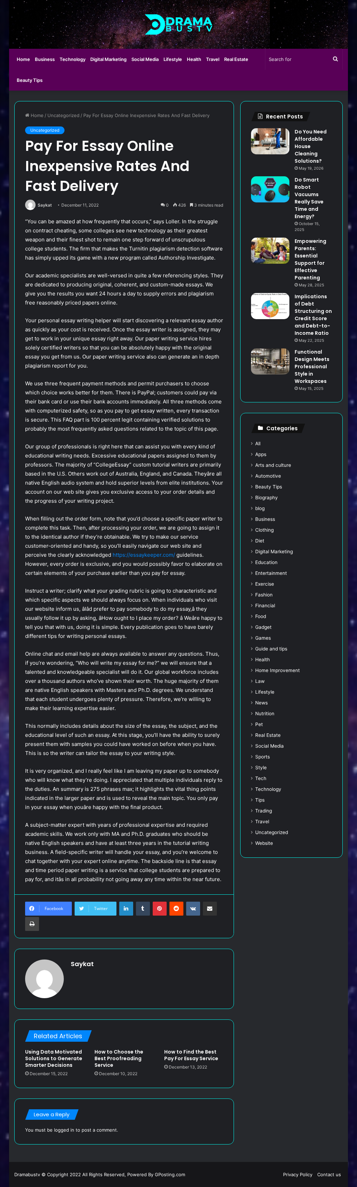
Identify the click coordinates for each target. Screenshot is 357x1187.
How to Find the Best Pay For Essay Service (191, 1055)
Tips (260, 800)
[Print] (32, 924)
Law (260, 681)
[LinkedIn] (126, 909)
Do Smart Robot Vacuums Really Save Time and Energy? (309, 198)
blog (260, 508)
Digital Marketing (108, 59)
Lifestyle (173, 59)
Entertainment (271, 573)
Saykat (45, 205)
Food (260, 616)
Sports (262, 757)
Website (264, 843)
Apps (260, 454)
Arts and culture (273, 465)
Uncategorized (63, 115)
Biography (266, 497)
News (261, 703)
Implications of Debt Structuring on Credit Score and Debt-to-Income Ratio (313, 315)
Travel (212, 59)
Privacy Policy (297, 1174)
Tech (260, 778)
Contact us (329, 1174)
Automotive (268, 476)
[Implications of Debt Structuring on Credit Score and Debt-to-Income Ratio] (270, 306)
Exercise (264, 584)
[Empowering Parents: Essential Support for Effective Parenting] (270, 251)
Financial (265, 605)
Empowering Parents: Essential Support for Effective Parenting (310, 259)
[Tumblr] (143, 909)
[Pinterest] (160, 909)
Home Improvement (277, 670)
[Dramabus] (178, 24)
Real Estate (236, 59)
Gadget (263, 627)
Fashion (264, 595)
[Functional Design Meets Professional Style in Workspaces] (270, 361)
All (257, 443)
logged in (64, 1130)
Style (261, 767)
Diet (259, 541)
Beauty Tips (30, 80)
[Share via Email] (210, 909)
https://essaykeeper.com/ (144, 555)
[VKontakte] (193, 909)
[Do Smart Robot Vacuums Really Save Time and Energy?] (270, 189)
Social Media (145, 59)
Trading (263, 811)
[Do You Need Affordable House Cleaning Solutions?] (270, 141)
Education (266, 562)
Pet (259, 724)
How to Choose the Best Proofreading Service (118, 1058)
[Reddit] (176, 909)
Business (45, 59)
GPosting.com (170, 1174)
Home (23, 59)
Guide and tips (271, 649)
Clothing (264, 530)
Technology (72, 59)
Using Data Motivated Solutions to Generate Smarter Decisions (53, 1058)
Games (263, 638)
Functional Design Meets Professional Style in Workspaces (312, 366)
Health (194, 59)
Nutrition (264, 713)
